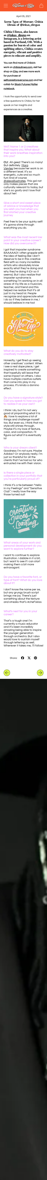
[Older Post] (7, 673)
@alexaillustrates (15, 180)
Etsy (15, 71)
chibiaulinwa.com (22, 67)
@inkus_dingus (16, 35)
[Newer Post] (40, 673)
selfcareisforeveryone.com (18, 80)
